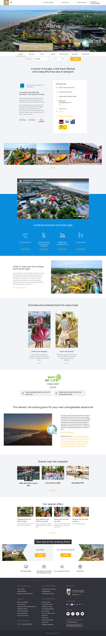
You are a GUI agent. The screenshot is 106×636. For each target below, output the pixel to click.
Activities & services (63, 54)
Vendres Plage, (69, 438)
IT (82, 604)
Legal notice (45, 615)
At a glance (20, 54)
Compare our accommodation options (26, 606)
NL (69, 604)
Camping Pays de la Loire (48, 593)
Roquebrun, (63, 441)
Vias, (77, 439)
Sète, (62, 438)
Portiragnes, (73, 439)
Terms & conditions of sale (48, 613)
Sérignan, (74, 436)
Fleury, (80, 438)
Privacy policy (45, 617)
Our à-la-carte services (22, 615)
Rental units (31, 54)
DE (80, 604)
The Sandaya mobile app (48, 608)
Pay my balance (45, 611)
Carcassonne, (63, 446)
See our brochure (21, 604)
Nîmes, (68, 446)
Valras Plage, (75, 438)
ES (74, 604)
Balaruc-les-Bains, (85, 436)
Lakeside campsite (21, 591)
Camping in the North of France (25, 593)
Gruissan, (76, 441)
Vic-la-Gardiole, (85, 441)
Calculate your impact (47, 606)
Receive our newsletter (22, 602)
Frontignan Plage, (70, 441)
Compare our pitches (22, 608)
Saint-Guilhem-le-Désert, (66, 443)
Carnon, (84, 445)
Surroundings (75, 54)
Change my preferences (47, 624)
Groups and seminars (22, 613)
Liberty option (45, 622)
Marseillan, (81, 439)
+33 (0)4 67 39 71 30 (63, 109)
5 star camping (20, 589)
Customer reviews (85, 54)
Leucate (83, 446)
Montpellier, (86, 443)
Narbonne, (79, 446)
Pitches (42, 54)
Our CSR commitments (22, 611)
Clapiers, (81, 445)
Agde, (76, 446)
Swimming (53, 54)
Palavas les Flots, (67, 445)
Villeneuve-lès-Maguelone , (77, 443)
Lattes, (62, 445)
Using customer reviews (47, 620)
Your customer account (47, 604)
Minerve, (80, 441)
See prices (75, 59)
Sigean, (64, 438)
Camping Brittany (46, 591)
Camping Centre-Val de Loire (49, 589)
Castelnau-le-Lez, (75, 445)
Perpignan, (72, 446)
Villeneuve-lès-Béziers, (66, 439)
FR (77, 604)
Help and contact (46, 602)
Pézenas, (85, 439)
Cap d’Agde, (78, 436)
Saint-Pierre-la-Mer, (86, 438)
